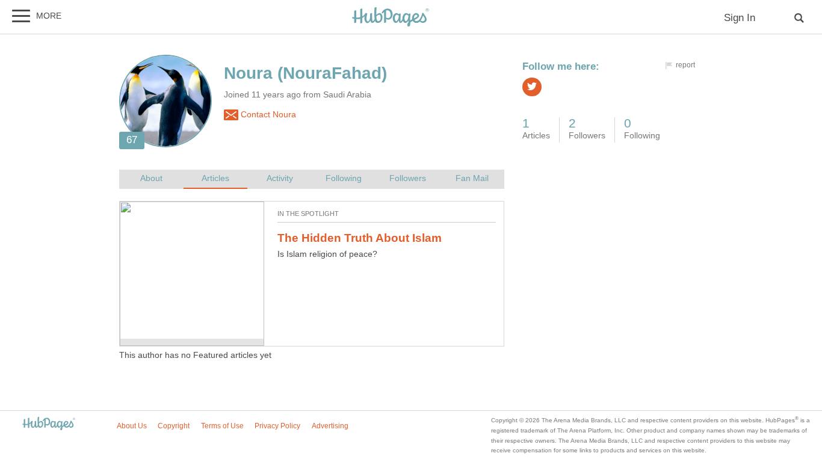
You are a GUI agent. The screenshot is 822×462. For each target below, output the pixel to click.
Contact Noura (267, 114)
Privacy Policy (277, 426)
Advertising (330, 426)
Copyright (174, 426)
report (685, 65)
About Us (132, 426)
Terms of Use (222, 426)
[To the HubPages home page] (48, 424)
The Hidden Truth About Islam (359, 238)
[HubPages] (390, 17)
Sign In (739, 17)
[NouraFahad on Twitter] (532, 87)
